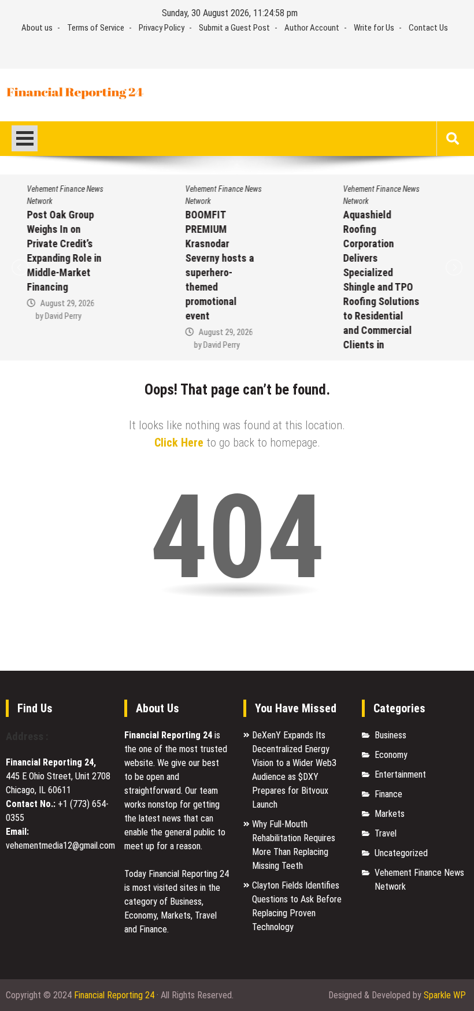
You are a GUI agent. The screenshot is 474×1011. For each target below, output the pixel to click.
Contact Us (428, 28)
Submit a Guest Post (234, 28)
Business (390, 735)
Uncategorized (401, 853)
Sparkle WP (445, 995)
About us (37, 28)
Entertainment (400, 774)
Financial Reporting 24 (114, 995)
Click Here (178, 442)
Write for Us (374, 28)
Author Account (311, 28)
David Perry (53, 316)
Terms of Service (95, 28)
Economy (391, 754)
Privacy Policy (161, 28)
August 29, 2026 (58, 303)
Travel (386, 833)
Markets (390, 813)
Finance (388, 794)
